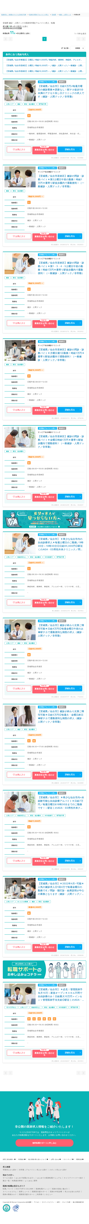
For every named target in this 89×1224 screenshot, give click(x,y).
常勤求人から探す (10, 1170)
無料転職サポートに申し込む (44, 1143)
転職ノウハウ (8, 1189)
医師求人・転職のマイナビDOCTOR (13, 14)
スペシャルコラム (10, 1191)
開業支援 (79, 1159)
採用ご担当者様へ (8, 1159)
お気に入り (20, 149)
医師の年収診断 (56, 1191)
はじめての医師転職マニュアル (49, 1178)
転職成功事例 (17, 1180)
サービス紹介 (8, 1178)
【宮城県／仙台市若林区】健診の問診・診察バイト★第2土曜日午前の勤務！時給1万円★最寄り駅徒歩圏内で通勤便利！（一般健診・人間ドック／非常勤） (61, 181)
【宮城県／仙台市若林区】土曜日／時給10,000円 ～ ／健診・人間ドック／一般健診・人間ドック (46, 65)
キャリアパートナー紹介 (73, 1178)
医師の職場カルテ (10, 1194)
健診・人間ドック (65, 14)
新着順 (77, 48)
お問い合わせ (55, 1159)
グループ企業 (66, 1202)
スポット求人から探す (58, 1170)
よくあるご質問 (31, 1180)
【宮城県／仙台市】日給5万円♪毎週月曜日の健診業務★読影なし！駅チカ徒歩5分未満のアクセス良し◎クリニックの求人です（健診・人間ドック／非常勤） (61, 91)
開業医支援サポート (40, 1191)
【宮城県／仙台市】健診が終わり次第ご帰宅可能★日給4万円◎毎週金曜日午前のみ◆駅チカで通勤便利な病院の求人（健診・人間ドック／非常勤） (61, 630)
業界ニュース (24, 1191)
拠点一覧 (6, 1180)
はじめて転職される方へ (25, 1178)
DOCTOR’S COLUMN (24, 1189)
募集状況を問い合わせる (44, 151)
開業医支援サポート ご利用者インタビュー (36, 1194)
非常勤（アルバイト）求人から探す (33, 1170)
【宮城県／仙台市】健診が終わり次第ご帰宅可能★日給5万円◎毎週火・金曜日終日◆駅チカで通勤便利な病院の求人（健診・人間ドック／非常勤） (61, 716)
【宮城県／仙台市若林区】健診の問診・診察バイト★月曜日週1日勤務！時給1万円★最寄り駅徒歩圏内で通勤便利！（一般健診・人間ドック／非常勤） (61, 354)
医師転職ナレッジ (43, 1189)
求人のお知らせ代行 (72, 1191)
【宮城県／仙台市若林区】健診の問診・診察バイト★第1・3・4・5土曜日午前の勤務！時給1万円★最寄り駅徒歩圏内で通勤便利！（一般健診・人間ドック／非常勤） (61, 268)
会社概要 (28, 1202)
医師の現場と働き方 (60, 1189)
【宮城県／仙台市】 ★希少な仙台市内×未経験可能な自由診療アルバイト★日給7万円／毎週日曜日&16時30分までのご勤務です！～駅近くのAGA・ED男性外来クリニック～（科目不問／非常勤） (61, 803)
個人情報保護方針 (78, 1202)
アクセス (36, 1202)
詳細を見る (70, 149)
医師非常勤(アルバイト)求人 (39, 14)
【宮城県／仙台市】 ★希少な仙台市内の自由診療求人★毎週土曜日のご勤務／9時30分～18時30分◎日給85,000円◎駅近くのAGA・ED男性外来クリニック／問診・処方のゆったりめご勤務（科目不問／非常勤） (61, 544)
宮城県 (54, 14)
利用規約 (21, 1159)
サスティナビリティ (48, 1202)
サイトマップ (68, 1159)
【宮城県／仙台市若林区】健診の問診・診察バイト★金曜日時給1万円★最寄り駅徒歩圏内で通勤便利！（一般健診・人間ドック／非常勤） (61, 441)
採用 (58, 1202)
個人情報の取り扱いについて (37, 1159)
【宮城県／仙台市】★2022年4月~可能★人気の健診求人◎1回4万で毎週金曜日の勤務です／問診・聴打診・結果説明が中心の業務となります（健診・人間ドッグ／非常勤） (61, 889)
